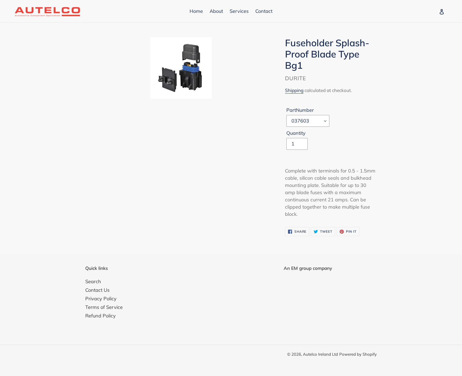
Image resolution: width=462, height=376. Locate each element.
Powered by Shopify (358, 354)
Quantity (296, 133)
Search (93, 281)
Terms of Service (104, 307)
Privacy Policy (101, 299)
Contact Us (97, 290)
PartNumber (300, 110)
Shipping (294, 90)
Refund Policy (100, 316)
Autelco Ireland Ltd (320, 354)
